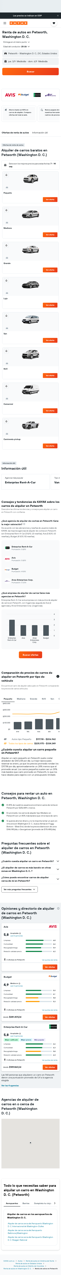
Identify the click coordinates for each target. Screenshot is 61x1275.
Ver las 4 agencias (10, 1085)
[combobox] (16, 42)
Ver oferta (50, 199)
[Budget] (53, 976)
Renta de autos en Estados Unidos (29, 1263)
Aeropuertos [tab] (12, 1203)
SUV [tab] (44, 699)
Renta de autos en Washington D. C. (17, 1268)
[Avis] (53, 926)
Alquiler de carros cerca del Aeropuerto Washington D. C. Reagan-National (30, 1238)
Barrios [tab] (26, 1203)
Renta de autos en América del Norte (40, 1261)
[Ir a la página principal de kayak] (18, 23)
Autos (20, 1261)
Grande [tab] (33, 699)
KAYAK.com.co (9, 1261)
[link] (30, 654)
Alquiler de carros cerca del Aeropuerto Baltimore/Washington (25, 1231)
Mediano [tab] (21, 699)
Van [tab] (52, 699)
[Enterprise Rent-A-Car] (53, 1027)
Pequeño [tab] (8, 699)
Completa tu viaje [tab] (42, 1203)
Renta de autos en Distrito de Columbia (29, 1266)
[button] (58, 15)
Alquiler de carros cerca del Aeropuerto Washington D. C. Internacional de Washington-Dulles (30, 1225)
